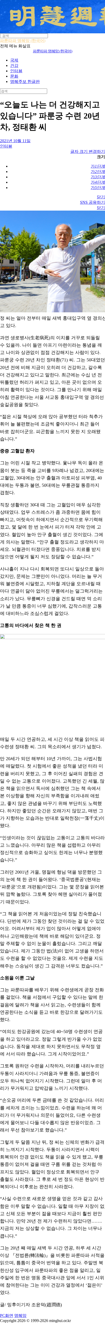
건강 (14, 65)
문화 (14, 76)
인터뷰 (16, 71)
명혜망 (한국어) (52, 51)
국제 (14, 60)
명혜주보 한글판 (25, 81)
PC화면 (6, 1315)
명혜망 (20, 1315)
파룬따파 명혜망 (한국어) (22, 40)
